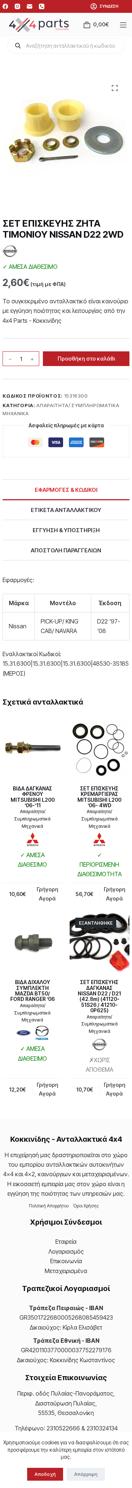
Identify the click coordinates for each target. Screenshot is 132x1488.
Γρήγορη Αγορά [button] (47, 894)
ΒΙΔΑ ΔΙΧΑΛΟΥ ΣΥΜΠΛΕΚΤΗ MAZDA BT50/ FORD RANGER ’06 (32, 990)
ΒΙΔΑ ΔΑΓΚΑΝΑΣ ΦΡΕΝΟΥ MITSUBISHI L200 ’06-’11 (33, 796)
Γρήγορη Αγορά (114, 1089)
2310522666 (63, 1428)
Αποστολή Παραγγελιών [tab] (66, 550)
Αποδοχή (45, 1474)
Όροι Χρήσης (86, 1206)
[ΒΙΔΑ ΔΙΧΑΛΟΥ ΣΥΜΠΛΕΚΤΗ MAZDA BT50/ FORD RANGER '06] (32, 942)
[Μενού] (124, 25)
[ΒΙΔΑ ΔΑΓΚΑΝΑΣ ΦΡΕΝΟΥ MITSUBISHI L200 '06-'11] (32, 748)
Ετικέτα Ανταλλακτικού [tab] (66, 510)
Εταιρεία (66, 1241)
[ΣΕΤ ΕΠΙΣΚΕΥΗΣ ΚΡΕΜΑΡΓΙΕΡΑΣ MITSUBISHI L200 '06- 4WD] (99, 748)
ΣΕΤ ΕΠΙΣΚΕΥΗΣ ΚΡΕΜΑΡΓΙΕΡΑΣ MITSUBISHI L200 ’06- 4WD (99, 796)
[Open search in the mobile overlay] (66, 46)
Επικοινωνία (66, 1261)
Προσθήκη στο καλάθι (86, 358)
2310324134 (102, 1428)
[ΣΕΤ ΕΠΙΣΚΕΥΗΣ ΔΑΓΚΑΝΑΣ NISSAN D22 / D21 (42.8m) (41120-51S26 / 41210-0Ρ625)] (99, 942)
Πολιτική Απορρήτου (49, 1206)
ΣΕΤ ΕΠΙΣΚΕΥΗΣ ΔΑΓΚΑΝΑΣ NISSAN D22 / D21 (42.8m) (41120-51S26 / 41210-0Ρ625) (99, 996)
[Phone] (41, 6)
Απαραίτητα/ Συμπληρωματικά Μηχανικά (32, 819)
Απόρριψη (86, 1474)
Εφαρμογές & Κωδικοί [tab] (66, 489)
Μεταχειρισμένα (66, 1271)
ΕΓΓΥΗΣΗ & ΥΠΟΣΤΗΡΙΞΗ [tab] (66, 530)
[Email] (29, 6)
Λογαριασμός (66, 1251)
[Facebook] (5, 6)
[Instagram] (17, 6)
